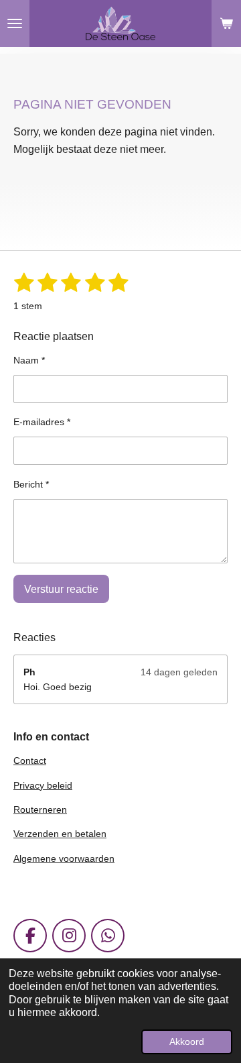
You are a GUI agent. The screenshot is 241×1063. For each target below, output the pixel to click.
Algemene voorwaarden (63, 858)
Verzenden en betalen (59, 833)
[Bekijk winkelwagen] (226, 23)
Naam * (29, 360)
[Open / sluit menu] (14, 23)
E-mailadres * (41, 421)
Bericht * (31, 484)
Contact (29, 760)
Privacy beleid (42, 785)
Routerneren (40, 809)
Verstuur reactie (61, 589)
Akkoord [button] (186, 1041)
